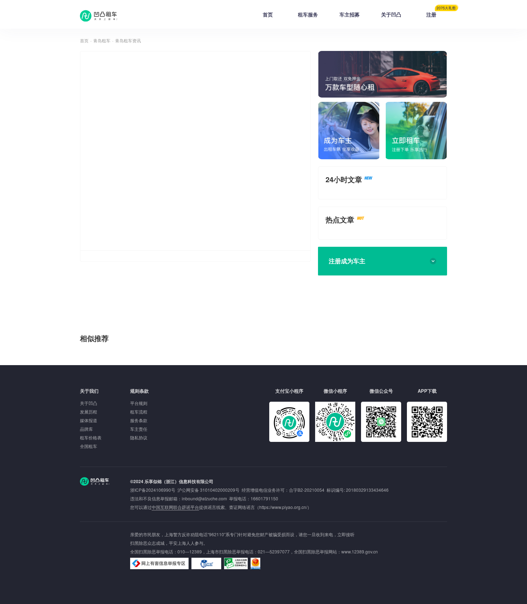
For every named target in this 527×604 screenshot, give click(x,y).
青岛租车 (101, 40)
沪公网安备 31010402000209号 (208, 490)
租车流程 (138, 412)
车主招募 (350, 14)
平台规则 (138, 403)
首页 (268, 14)
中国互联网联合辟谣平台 (175, 507)
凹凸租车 (99, 16)
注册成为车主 (347, 260)
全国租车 (88, 446)
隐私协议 (138, 437)
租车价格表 (90, 437)
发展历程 (88, 412)
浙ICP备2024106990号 (153, 490)
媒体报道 (88, 420)
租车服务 (308, 14)
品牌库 (86, 429)
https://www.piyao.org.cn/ (283, 507)
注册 (431, 14)
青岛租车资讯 (128, 40)
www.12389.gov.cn (359, 551)
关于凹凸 (391, 14)
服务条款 (138, 420)
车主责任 (138, 429)
